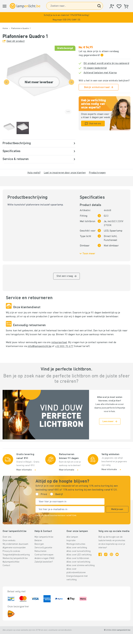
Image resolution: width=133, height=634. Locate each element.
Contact (6, 565)
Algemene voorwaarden (14, 547)
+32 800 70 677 (64, 346)
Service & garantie (43, 547)
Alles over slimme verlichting (80, 565)
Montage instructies (75, 544)
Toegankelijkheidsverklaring (16, 555)
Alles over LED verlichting (78, 555)
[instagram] (105, 554)
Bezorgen (39, 544)
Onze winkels (9, 540)
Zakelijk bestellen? (44, 562)
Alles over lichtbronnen (77, 558)
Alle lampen (72, 537)
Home (5, 28)
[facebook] (100, 554)
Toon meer (88, 253)
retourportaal (59, 342)
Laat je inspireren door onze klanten (65, 172)
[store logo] (25, 6)
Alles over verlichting (76, 547)
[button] (66, 17)
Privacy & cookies (11, 551)
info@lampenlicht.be (39, 346)
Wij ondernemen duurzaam (15, 544)
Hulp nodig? (34, 172)
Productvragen (97, 172)
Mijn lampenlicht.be (44, 537)
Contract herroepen (44, 555)
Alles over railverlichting (78, 562)
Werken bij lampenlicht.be (15, 558)
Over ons (7, 537)
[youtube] (117, 554)
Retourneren (40, 551)
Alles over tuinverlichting (78, 551)
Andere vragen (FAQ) (44, 558)
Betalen (38, 540)
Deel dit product (15, 41)
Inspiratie (70, 540)
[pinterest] (111, 554)
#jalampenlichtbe (11, 562)
